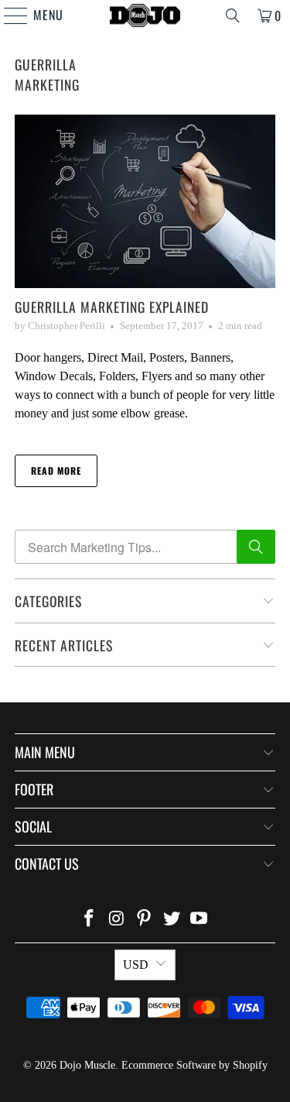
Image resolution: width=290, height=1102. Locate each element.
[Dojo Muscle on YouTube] (199, 919)
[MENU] (8, 15)
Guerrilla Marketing (47, 74)
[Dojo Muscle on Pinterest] (144, 919)
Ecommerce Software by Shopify (194, 1065)
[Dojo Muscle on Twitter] (171, 919)
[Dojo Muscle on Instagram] (116, 919)
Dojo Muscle (87, 1065)
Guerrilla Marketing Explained (112, 307)
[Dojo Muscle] (145, 15)
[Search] (232, 15)
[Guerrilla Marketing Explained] (145, 201)
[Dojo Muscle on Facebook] (89, 919)
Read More (56, 470)
